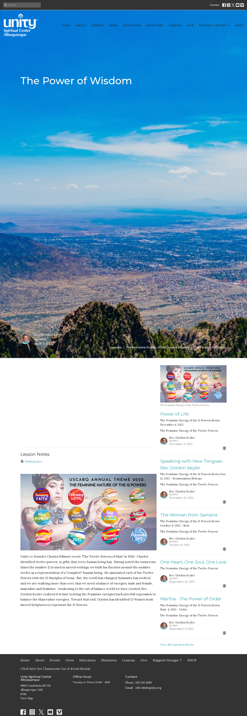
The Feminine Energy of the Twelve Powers (157, 347)
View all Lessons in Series (177, 644)
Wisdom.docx (33, 461)
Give (190, 25)
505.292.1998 (143, 682)
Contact (215, 4)
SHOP (239, 25)
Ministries (154, 25)
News (113, 25)
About (81, 25)
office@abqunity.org (148, 687)
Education (132, 25)
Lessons (175, 25)
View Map (26, 698)
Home (65, 25)
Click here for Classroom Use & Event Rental (55, 669)
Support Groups (212, 25)
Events (97, 25)
